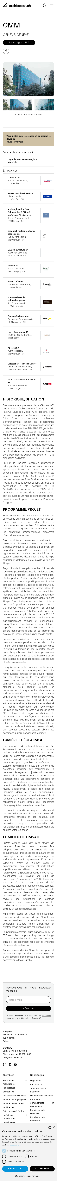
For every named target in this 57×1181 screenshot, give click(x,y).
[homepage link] (17, 5)
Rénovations (36, 1085)
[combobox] (49, 1127)
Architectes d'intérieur (13, 1104)
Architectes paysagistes (14, 1100)
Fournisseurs (9, 1088)
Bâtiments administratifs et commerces (42, 1103)
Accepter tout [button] (15, 1168)
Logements (35, 1081)
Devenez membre (14, 142)
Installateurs (9, 1123)
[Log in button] (44, 5)
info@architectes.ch (12, 1058)
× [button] (54, 1127)
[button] (8, 79)
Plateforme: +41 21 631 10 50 (17, 1054)
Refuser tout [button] (42, 1168)
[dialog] (28, 1152)
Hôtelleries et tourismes (41, 1096)
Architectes (8, 1108)
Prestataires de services (14, 1096)
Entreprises (8, 1092)
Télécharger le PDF (19, 42)
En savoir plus (15, 1145)
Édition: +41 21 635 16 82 (15, 1051)
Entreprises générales (13, 1111)
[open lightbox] (28, 79)
